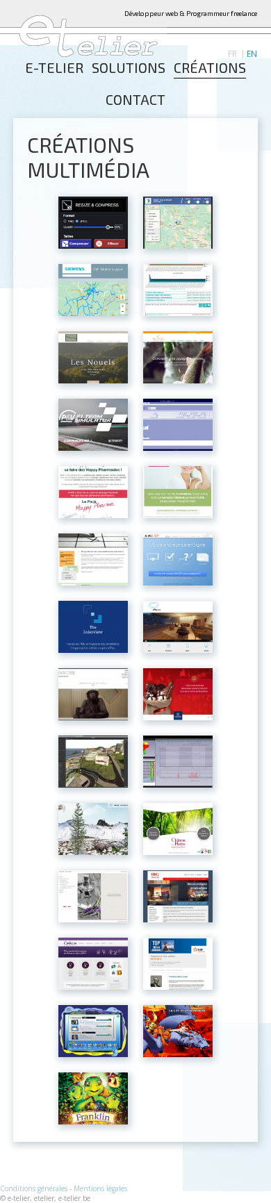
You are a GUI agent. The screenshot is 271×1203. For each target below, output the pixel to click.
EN (252, 54)
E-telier (54, 68)
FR (232, 54)
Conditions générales (33, 1188)
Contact (135, 100)
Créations (210, 68)
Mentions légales (100, 1188)
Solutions (128, 68)
